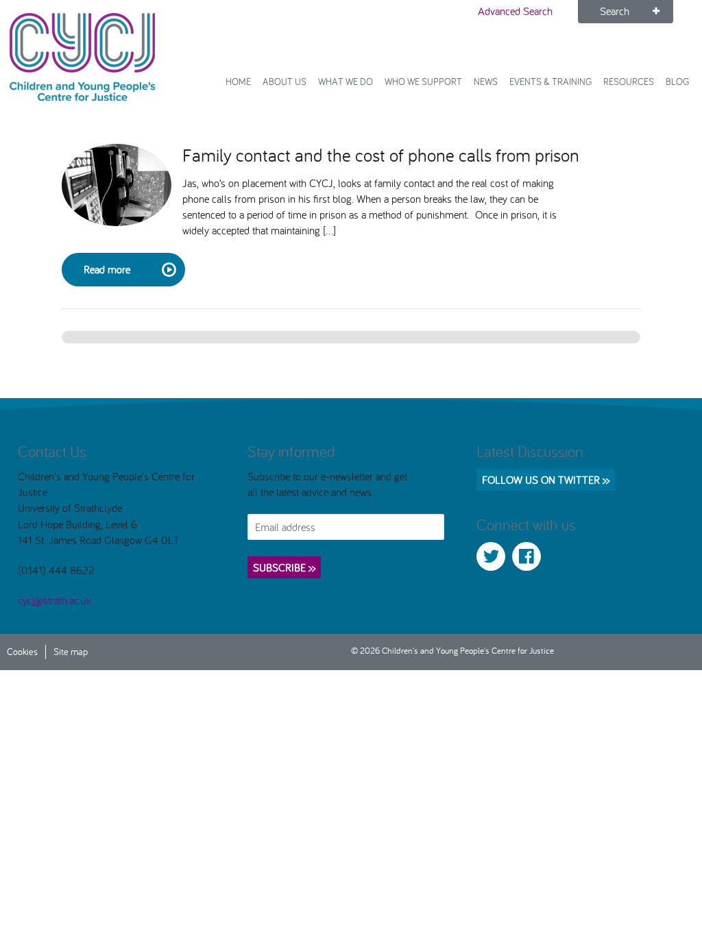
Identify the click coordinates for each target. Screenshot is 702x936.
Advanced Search (515, 11)
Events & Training (550, 81)
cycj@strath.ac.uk (54, 600)
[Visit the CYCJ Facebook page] (526, 556)
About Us (284, 81)
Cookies (22, 651)
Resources (628, 81)
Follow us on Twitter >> (545, 480)
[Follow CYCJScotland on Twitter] (490, 556)
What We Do (345, 81)
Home (238, 81)
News (486, 81)
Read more (107, 269)
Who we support (423, 81)
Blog (677, 81)
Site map (70, 651)
